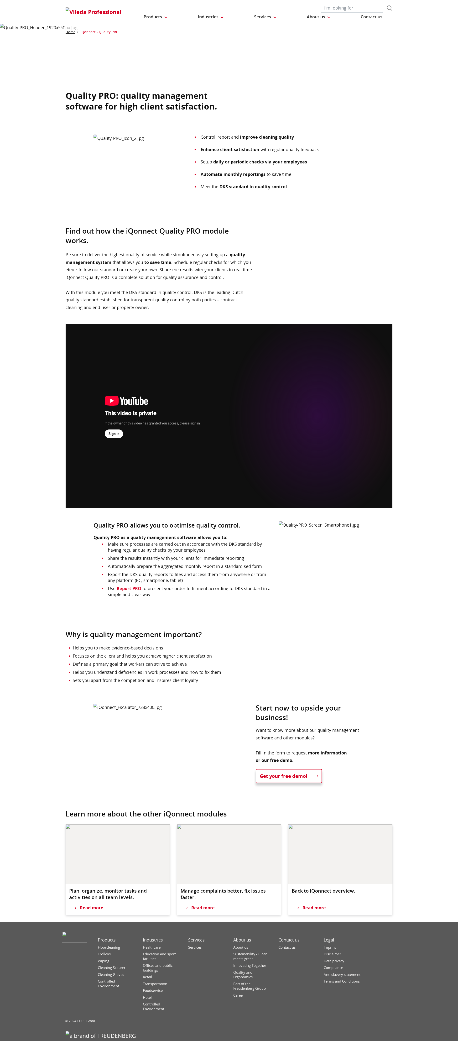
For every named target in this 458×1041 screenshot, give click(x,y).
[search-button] (389, 8)
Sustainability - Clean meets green (250, 956)
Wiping (103, 961)
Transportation (155, 984)
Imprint (330, 947)
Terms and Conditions (342, 981)
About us (242, 940)
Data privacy (334, 961)
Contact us (289, 940)
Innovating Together (249, 965)
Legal (329, 940)
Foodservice (153, 990)
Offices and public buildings (157, 968)
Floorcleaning (109, 947)
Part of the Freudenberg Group (249, 986)
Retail (147, 977)
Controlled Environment (108, 983)
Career (238, 995)
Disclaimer (332, 954)
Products (107, 940)
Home (70, 32)
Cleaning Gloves (111, 974)
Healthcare (152, 947)
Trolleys (104, 954)
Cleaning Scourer (111, 967)
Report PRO (129, 588)
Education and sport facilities (159, 956)
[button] (155, 17)
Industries (153, 940)
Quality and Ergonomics (243, 974)
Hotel (147, 997)
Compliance (333, 967)
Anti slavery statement (342, 974)
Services (196, 940)
